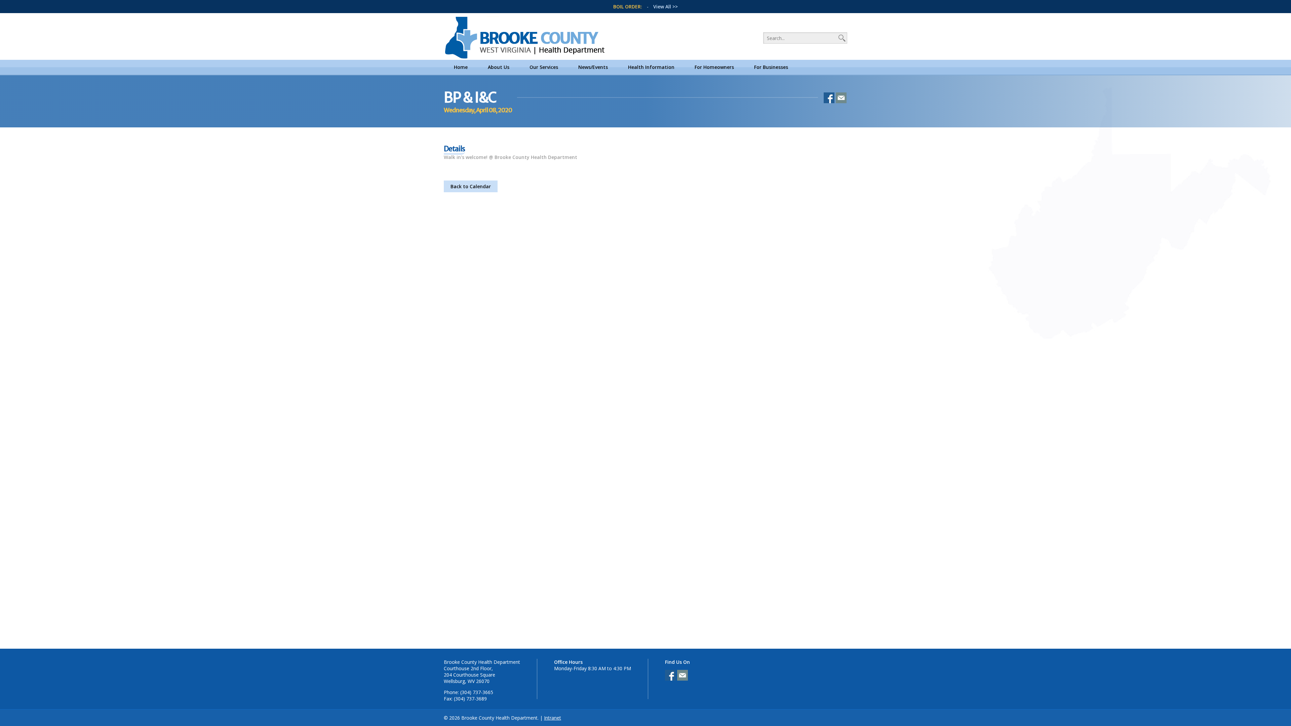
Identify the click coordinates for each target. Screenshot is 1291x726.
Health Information (651, 67)
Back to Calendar (471, 186)
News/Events (593, 67)
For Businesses (771, 67)
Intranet (552, 718)
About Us (498, 67)
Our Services (544, 67)
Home (461, 67)
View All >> (665, 6)
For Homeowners (714, 67)
